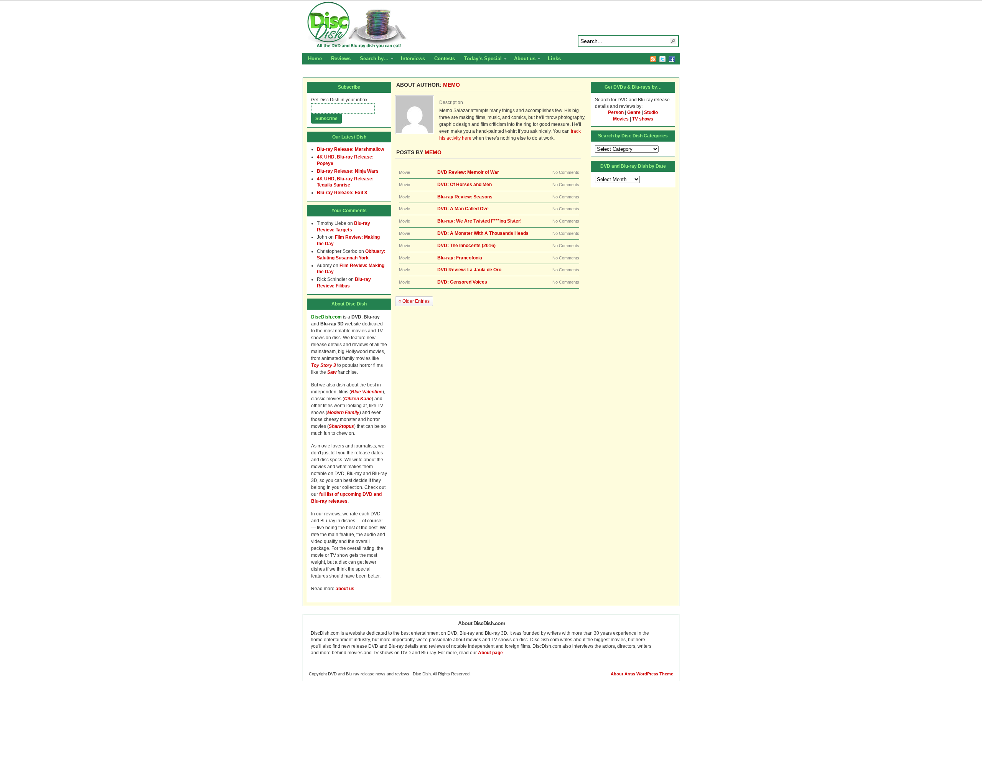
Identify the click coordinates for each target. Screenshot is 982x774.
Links (554, 58)
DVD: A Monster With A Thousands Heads (483, 233)
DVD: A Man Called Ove (463, 208)
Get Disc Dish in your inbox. (340, 99)
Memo (451, 85)
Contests (444, 58)
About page (490, 652)
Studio (651, 112)
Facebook (672, 59)
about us (345, 588)
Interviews (413, 58)
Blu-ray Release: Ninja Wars (348, 171)
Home (315, 58)
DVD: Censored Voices (462, 282)
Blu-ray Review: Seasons (465, 197)
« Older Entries (414, 301)
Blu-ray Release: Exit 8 (342, 192)
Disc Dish (491, 25)
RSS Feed (653, 59)
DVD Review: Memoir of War (468, 172)
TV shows (642, 119)
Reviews (341, 58)
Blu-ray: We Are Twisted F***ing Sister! (479, 221)
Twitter (662, 59)
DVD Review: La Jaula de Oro (469, 269)
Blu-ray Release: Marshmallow (350, 149)
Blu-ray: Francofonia (459, 258)
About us (522, 59)
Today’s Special (481, 59)
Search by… (372, 59)
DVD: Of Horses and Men (464, 184)
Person (616, 112)
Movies (621, 119)
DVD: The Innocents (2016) (466, 245)
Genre (634, 112)
